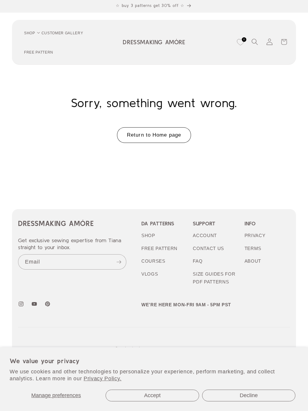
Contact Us (208, 248)
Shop (148, 235)
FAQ (197, 261)
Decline (249, 395)
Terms (253, 248)
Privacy (255, 235)
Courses (153, 261)
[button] (255, 42)
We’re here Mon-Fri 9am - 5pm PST (186, 304)
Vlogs (149, 274)
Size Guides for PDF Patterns (214, 278)
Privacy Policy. (103, 378)
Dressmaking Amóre (56, 223)
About (253, 261)
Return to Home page (154, 135)
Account (205, 235)
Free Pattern (159, 248)
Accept (152, 395)
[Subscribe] (119, 262)
